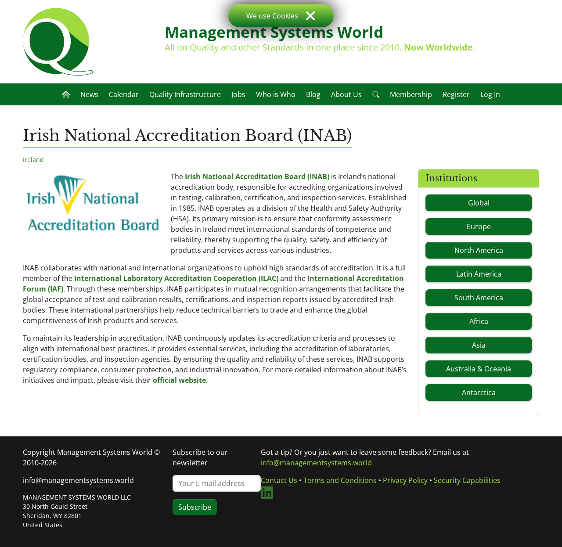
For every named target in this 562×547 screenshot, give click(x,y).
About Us (346, 94)
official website (179, 380)
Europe (479, 226)
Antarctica (479, 392)
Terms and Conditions (340, 480)
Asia (479, 345)
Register (456, 94)
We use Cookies (272, 16)
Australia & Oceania (478, 369)
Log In (490, 94)
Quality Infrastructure (185, 94)
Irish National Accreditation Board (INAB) (257, 176)
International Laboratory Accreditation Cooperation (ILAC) (176, 278)
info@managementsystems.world (78, 480)
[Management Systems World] (58, 42)
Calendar (124, 94)
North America (478, 250)
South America (478, 297)
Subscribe (194, 507)
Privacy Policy (405, 480)
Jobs (238, 94)
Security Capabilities (467, 480)
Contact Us (279, 480)
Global (479, 203)
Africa (478, 321)
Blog (313, 94)
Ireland (33, 159)
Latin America (478, 274)
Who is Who (275, 94)
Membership (411, 94)
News (89, 94)
